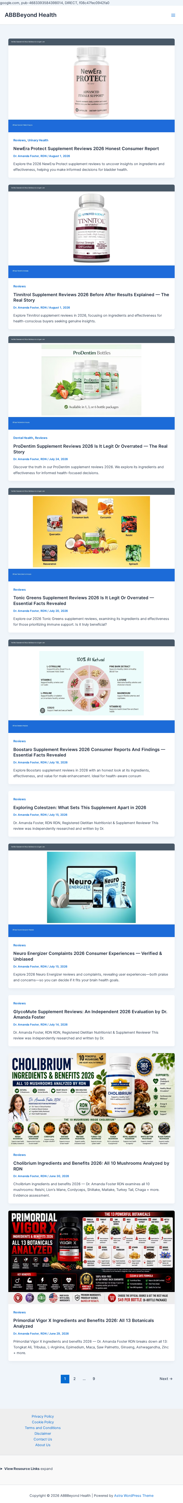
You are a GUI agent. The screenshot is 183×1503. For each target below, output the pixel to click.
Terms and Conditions (43, 1428)
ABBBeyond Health (31, 14)
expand (28, 1469)
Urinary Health (38, 140)
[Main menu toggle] (173, 15)
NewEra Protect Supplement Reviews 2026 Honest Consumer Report (86, 148)
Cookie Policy (43, 1422)
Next (166, 1378)
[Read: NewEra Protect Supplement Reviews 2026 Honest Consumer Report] (91, 85)
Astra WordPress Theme (133, 1495)
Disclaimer (43, 1433)
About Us (43, 1445)
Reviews (19, 140)
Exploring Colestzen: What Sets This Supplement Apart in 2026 (79, 807)
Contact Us (43, 1439)
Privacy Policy (43, 1416)
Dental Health (23, 438)
